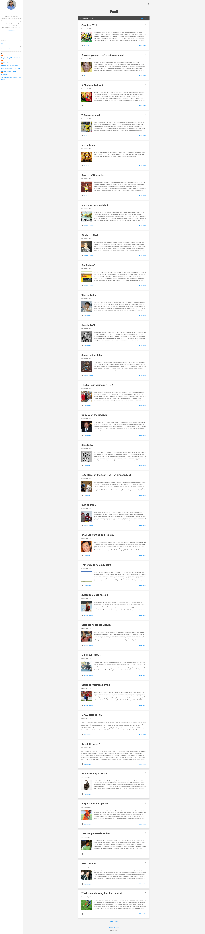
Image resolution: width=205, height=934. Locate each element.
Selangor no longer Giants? (96, 624)
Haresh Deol (11, 13)
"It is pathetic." (89, 295)
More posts (114, 921)
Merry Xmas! (88, 145)
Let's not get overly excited (95, 833)
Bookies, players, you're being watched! (102, 55)
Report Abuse (113, 930)
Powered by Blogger (114, 927)
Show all (144, 18)
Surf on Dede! (88, 504)
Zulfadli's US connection (94, 594)
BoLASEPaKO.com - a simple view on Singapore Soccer (10, 58)
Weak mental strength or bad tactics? (101, 893)
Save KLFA (87, 445)
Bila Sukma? (88, 265)
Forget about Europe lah (94, 803)
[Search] (149, 4)
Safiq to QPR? (88, 863)
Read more (142, 46)
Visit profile (11, 30)
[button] (145, 25)
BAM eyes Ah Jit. (90, 235)
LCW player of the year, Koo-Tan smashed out (106, 475)
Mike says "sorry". (91, 654)
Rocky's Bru (4, 74)
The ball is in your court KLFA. (97, 385)
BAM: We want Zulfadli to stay (97, 534)
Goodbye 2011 (89, 25)
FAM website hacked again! (96, 564)
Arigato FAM (88, 325)
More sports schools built (95, 205)
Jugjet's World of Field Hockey (9, 65)
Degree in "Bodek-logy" (93, 175)
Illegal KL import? (90, 744)
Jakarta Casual (5, 62)
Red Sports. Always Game (8, 71)
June (4, 47)
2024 (2, 44)
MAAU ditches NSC (91, 714)
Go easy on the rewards (94, 415)
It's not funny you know (94, 773)
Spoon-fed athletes (91, 355)
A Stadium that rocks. (93, 85)
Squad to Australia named (95, 684)
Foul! (114, 11)
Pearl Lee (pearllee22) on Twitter (10, 68)
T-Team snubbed (90, 115)
